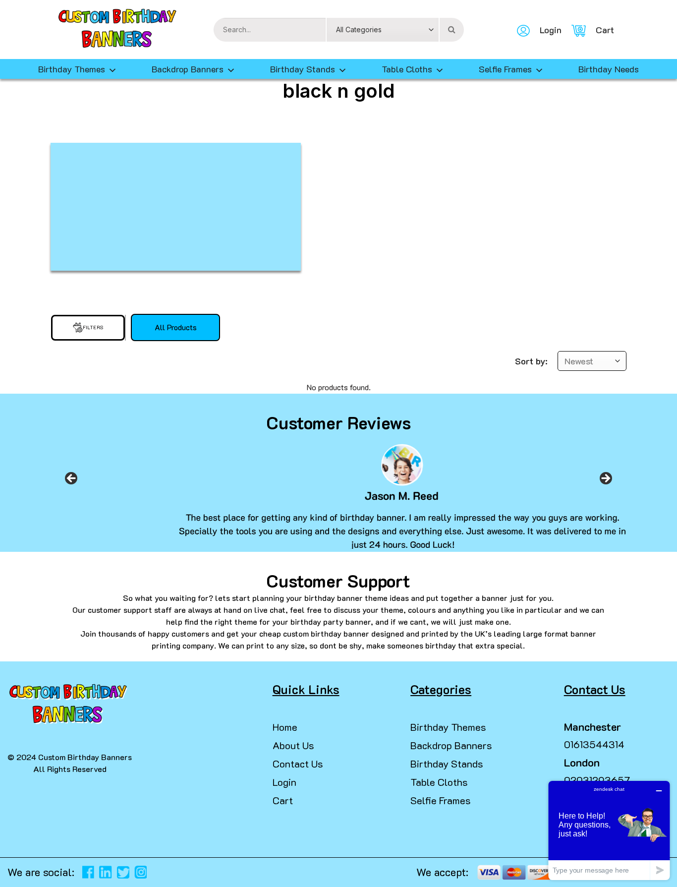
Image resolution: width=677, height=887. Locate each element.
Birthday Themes (448, 726)
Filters (93, 327)
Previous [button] (71, 481)
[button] (12, 867)
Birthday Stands (302, 69)
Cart (283, 800)
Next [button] (606, 481)
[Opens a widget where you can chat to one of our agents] (609, 830)
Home (285, 726)
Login (284, 781)
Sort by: (531, 361)
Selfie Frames (505, 69)
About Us (293, 745)
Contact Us (298, 763)
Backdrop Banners (188, 69)
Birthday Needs (608, 69)
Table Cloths (407, 69)
